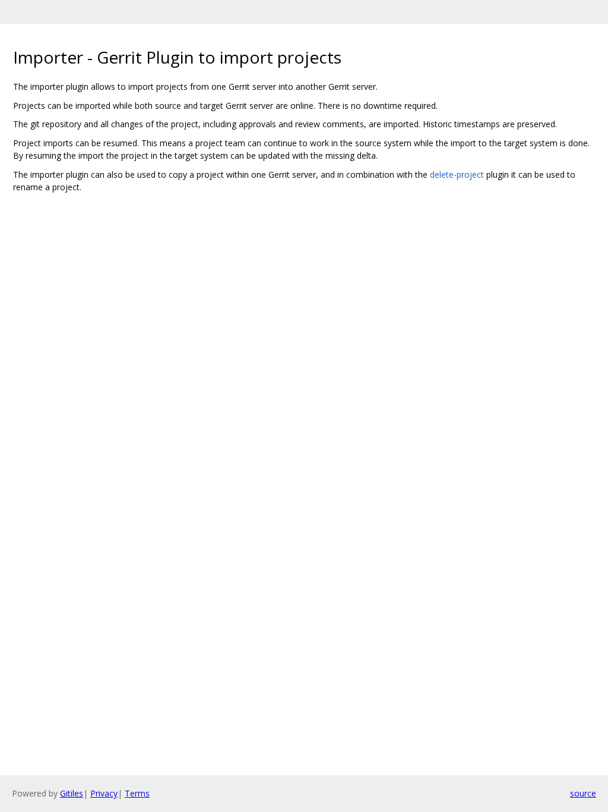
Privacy (104, 793)
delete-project (457, 174)
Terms (137, 793)
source (583, 793)
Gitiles (71, 793)
